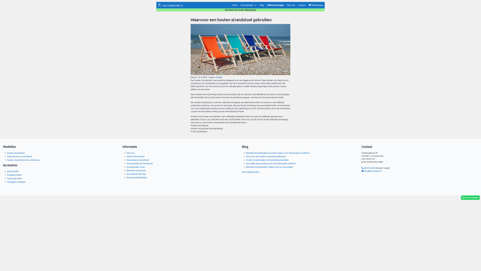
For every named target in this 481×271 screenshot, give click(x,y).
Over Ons (291, 5)
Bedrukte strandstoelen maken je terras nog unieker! (269, 167)
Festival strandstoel (135, 156)
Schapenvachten (14, 175)
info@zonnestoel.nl (373, 171)
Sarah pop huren (14, 178)
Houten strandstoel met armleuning (23, 160)
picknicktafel (12, 171)
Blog (262, 5)
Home (235, 5)
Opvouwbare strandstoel (138, 160)
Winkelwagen (317, 5)
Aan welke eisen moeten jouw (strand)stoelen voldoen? (271, 163)
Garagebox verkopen (16, 182)
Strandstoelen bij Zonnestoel (140, 163)
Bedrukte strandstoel (136, 170)
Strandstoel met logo (136, 174)
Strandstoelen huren (136, 167)
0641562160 (250, 10)
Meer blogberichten (250, 172)
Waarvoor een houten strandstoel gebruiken (266, 156)
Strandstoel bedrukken (137, 177)
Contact (302, 5)
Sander (219, 77)
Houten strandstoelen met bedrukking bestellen (267, 160)
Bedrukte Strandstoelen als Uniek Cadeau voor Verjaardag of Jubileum (278, 153)
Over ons (131, 153)
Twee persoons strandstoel (19, 156)
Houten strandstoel (16, 153)
